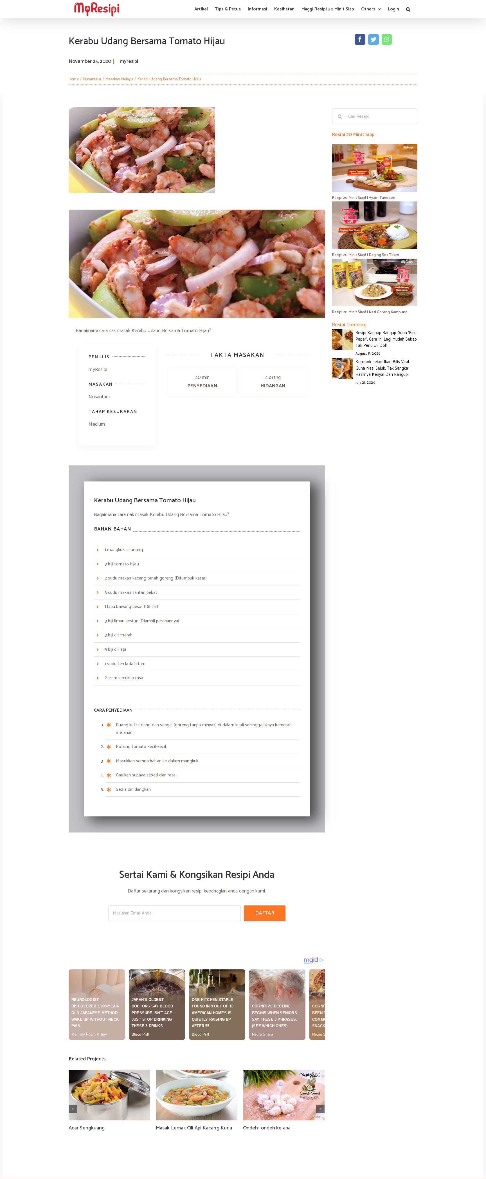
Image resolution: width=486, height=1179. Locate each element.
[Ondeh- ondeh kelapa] (284, 1095)
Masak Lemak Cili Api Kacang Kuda (194, 1128)
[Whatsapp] (387, 39)
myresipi (129, 61)
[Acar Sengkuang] (109, 1095)
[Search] (408, 9)
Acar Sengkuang (87, 1128)
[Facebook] (360, 39)
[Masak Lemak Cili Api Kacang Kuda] (196, 1095)
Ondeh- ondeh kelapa (267, 1128)
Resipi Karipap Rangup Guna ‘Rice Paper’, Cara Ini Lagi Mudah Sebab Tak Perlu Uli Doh (386, 339)
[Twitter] (373, 39)
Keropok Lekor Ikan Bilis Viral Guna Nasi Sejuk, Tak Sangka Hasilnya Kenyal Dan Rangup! (382, 368)
